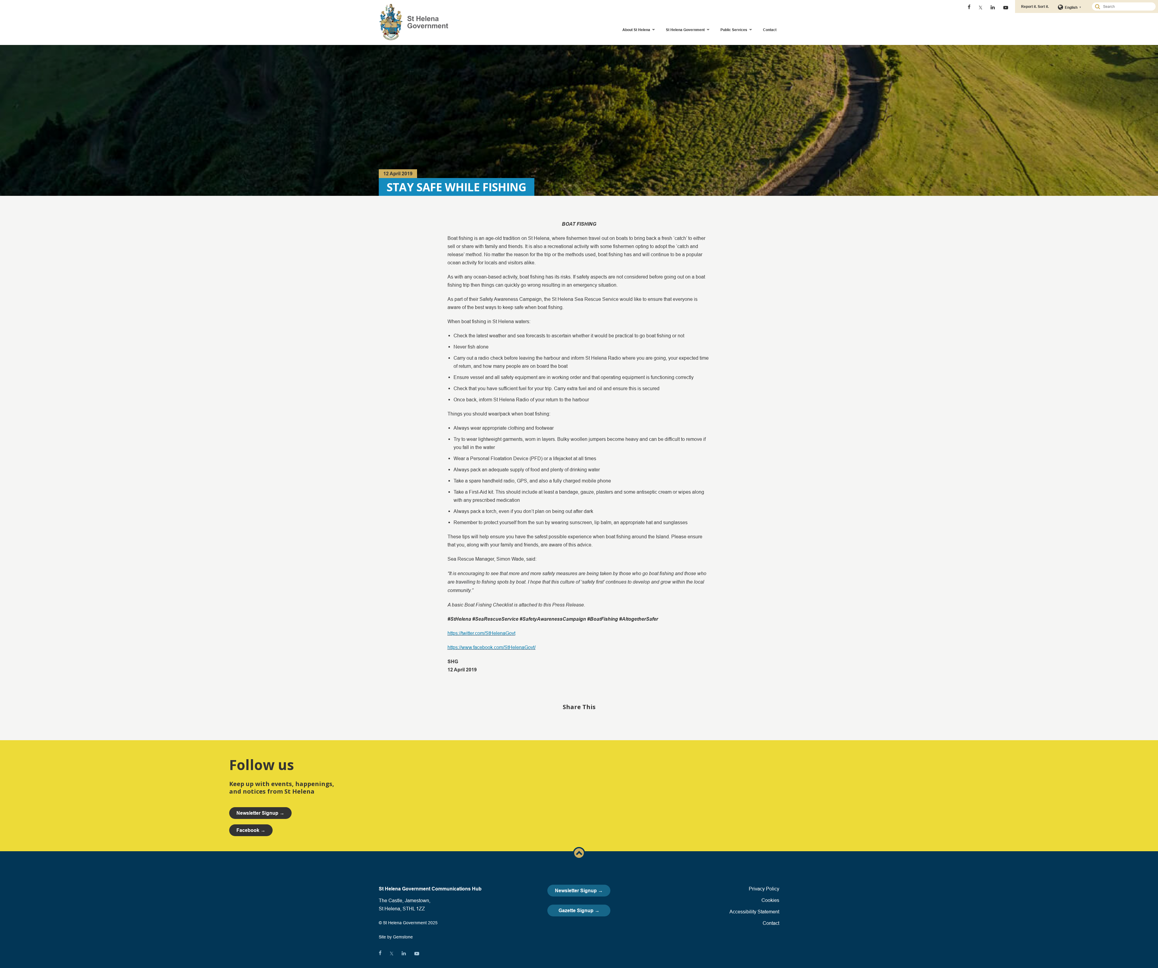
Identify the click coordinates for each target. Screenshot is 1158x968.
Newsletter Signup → (579, 890)
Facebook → (250, 830)
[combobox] (1126, 6)
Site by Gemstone (396, 937)
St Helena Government (685, 29)
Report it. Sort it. (1035, 6)
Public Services (733, 29)
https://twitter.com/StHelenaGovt (481, 633)
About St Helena (636, 29)
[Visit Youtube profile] (1005, 7)
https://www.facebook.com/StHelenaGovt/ (492, 647)
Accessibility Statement (754, 911)
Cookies (770, 900)
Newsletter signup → (260, 813)
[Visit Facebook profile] (969, 7)
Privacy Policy (764, 888)
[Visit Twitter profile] (980, 7)
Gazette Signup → (579, 910)
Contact (770, 29)
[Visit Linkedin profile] (993, 7)
